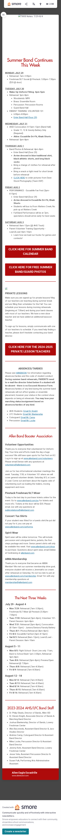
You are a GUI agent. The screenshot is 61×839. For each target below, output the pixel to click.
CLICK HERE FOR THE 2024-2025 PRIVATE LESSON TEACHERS (31, 349)
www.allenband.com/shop (43, 546)
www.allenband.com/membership (20, 576)
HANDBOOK (21, 373)
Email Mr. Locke (28, 420)
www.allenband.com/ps (28, 500)
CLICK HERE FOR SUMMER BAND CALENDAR (31, 252)
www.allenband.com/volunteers (38, 458)
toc (3, 14)
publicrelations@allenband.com (19, 510)
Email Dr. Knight (30, 411)
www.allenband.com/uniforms (19, 527)
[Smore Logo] (14, 4)
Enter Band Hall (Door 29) (25, 117)
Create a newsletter (15, 831)
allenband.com (27, 553)
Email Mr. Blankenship (33, 414)
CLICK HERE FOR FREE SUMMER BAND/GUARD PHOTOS (30, 269)
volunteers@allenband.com (17, 465)
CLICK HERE (19, 178)
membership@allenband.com (18, 582)
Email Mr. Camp (28, 417)
